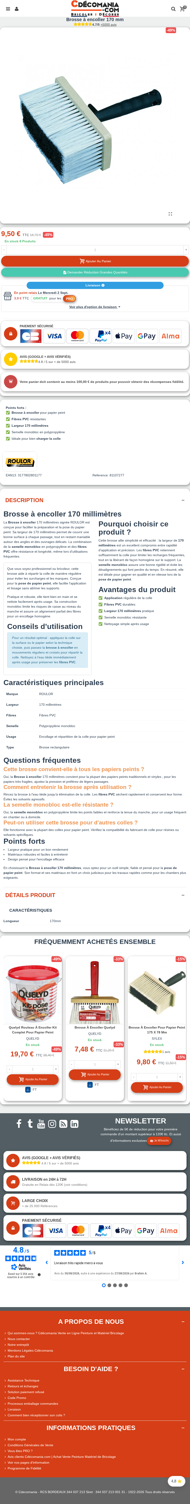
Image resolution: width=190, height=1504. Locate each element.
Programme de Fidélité (24, 1468)
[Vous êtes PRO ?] (5, 1451)
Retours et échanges (23, 1386)
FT (34, 1089)
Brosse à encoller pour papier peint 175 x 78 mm (157, 1030)
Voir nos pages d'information (28, 1462)
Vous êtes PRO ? (20, 1451)
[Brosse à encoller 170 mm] (170, 214)
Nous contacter (19, 1339)
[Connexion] (16, 8)
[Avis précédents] (47, 1263)
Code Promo (17, 1398)
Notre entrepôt (18, 1345)
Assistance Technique (23, 1380)
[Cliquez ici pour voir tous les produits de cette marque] (19, 461)
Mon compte (17, 1439)
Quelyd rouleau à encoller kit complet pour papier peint (33, 1030)
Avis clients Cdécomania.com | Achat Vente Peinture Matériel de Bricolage (62, 1457)
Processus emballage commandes (33, 1403)
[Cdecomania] (95, 8)
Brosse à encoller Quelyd (95, 1027)
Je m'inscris (161, 1140)
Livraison (93, 285)
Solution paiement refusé (26, 1392)
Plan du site (16, 1356)
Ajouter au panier (36, 1079)
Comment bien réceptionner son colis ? (36, 1415)
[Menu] (7, 8)
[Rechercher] (173, 8)
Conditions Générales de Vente (30, 1445)
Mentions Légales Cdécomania (30, 1350)
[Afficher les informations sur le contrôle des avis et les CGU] (39, 1274)
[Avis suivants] (183, 1263)
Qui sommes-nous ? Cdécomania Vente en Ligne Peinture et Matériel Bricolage (66, 1333)
